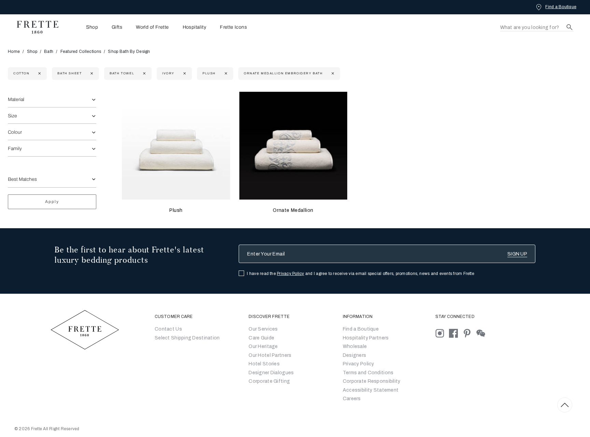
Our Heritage (263, 346)
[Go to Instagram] (442, 333)
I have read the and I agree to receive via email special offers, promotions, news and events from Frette (360, 273)
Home (14, 51)
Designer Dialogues (271, 372)
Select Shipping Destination (187, 337)
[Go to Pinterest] (469, 333)
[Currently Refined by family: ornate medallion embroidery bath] (332, 73)
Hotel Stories (264, 363)
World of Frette (152, 27)
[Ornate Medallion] (293, 146)
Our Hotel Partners (270, 355)
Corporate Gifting (269, 381)
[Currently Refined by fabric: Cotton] (39, 73)
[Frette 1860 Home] (34, 27)
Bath (48, 51)
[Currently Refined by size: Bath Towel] (144, 73)
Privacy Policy (290, 273)
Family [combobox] (15, 148)
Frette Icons (233, 27)
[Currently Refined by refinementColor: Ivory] (184, 73)
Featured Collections (80, 51)
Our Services (263, 329)
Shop (32, 51)
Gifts (117, 27)
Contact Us (168, 329)
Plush (176, 210)
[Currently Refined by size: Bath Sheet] (91, 73)
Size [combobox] (12, 115)
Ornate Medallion (293, 210)
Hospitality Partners (366, 337)
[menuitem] (82, 27)
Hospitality (195, 27)
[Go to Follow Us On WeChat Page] (482, 333)
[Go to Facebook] (456, 333)
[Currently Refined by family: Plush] (225, 73)
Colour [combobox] (15, 132)
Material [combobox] (16, 99)
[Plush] (176, 146)
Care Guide (261, 337)
